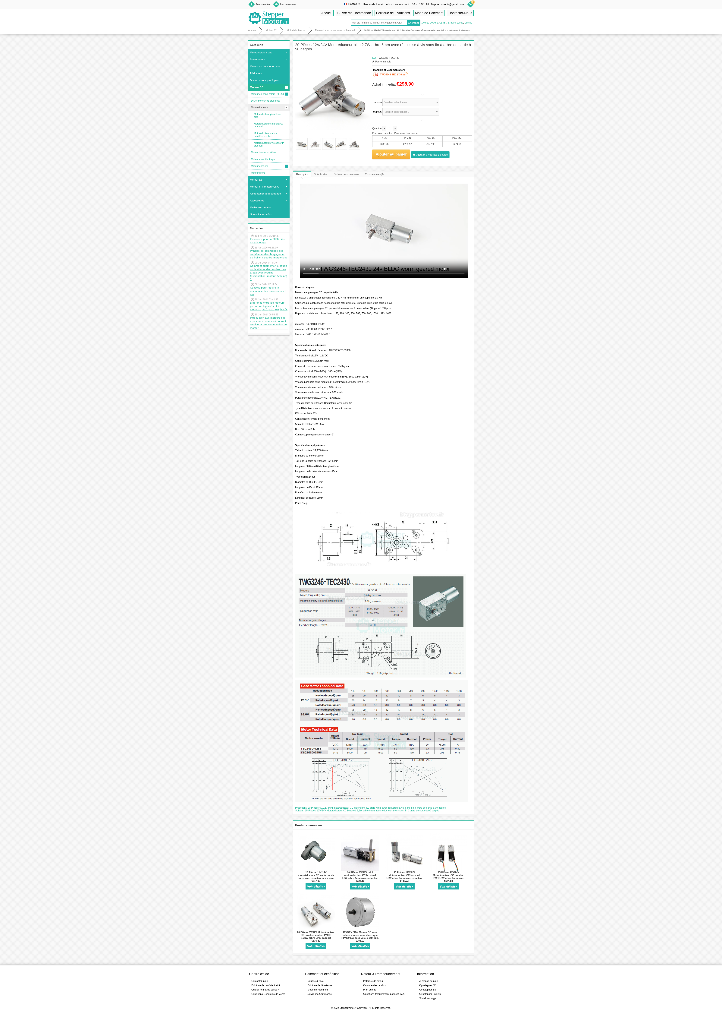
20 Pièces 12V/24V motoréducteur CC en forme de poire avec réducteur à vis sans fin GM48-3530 (316, 876)
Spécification (321, 174)
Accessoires (257, 200)
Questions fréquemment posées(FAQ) (383, 994)
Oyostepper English (430, 994)
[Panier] (470, 5)
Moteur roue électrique (263, 159)
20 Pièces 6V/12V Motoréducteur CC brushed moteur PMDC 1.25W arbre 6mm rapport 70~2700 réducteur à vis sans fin (316, 936)
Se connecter (263, 4)
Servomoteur (257, 59)
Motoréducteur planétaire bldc (267, 115)
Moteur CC (271, 30)
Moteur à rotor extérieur (263, 152)
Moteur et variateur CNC (264, 186)
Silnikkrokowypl (427, 998)
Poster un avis (383, 61)
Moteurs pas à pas (261, 52)
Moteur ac (256, 179)
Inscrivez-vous (288, 4)
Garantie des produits (375, 985)
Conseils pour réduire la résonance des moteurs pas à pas (268, 291)
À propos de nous (428, 981)
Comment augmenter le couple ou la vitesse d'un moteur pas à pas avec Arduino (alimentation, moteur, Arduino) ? (268, 272)
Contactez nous (259, 981)
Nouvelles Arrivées (261, 214)
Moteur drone (258, 172)
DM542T (469, 22)
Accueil (326, 13)
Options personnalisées (346, 174)
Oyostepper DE (427, 985)
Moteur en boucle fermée (265, 66)
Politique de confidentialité (265, 985)
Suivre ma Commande (354, 13)
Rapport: (377, 111)
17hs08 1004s (455, 22)
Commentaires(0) (374, 174)
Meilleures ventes (260, 207)
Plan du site (369, 989)
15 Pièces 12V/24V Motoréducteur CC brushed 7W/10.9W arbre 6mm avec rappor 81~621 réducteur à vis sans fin (448, 878)
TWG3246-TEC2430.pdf (393, 74)
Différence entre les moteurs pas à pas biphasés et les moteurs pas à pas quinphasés (268, 306)
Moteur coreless (259, 166)
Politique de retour (373, 981)
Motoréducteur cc (296, 30)
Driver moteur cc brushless (265, 100)
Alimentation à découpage (265, 193)
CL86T (442, 22)
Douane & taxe (315, 981)
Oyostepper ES (427, 989)
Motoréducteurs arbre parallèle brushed (265, 134)
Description (302, 174)
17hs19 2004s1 (429, 22)
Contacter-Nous (460, 13)
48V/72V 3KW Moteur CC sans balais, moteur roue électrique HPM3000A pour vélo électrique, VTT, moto (360, 936)
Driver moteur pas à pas (264, 80)
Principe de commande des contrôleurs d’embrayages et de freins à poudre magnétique (268, 254)
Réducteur (256, 73)
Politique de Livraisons (393, 13)
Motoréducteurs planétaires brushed (268, 125)
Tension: (377, 102)
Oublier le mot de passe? (265, 989)
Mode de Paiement (429, 13)
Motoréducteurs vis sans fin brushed (335, 30)
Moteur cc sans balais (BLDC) (267, 94)
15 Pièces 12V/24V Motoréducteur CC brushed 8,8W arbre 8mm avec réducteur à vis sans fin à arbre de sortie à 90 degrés (404, 878)
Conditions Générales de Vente (268, 994)
